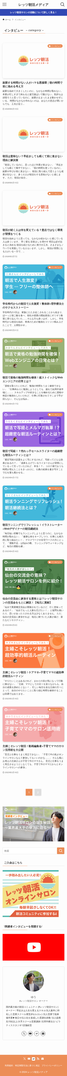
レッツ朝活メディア (33, 4)
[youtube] (30, 1033)
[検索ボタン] (62, 4)
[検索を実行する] (60, 850)
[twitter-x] (24, 1033)
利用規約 (9, 1065)
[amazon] (36, 1033)
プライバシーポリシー (52, 1065)
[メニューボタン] (4, 4)
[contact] (43, 1033)
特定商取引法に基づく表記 (27, 1065)
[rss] (38, 1058)
